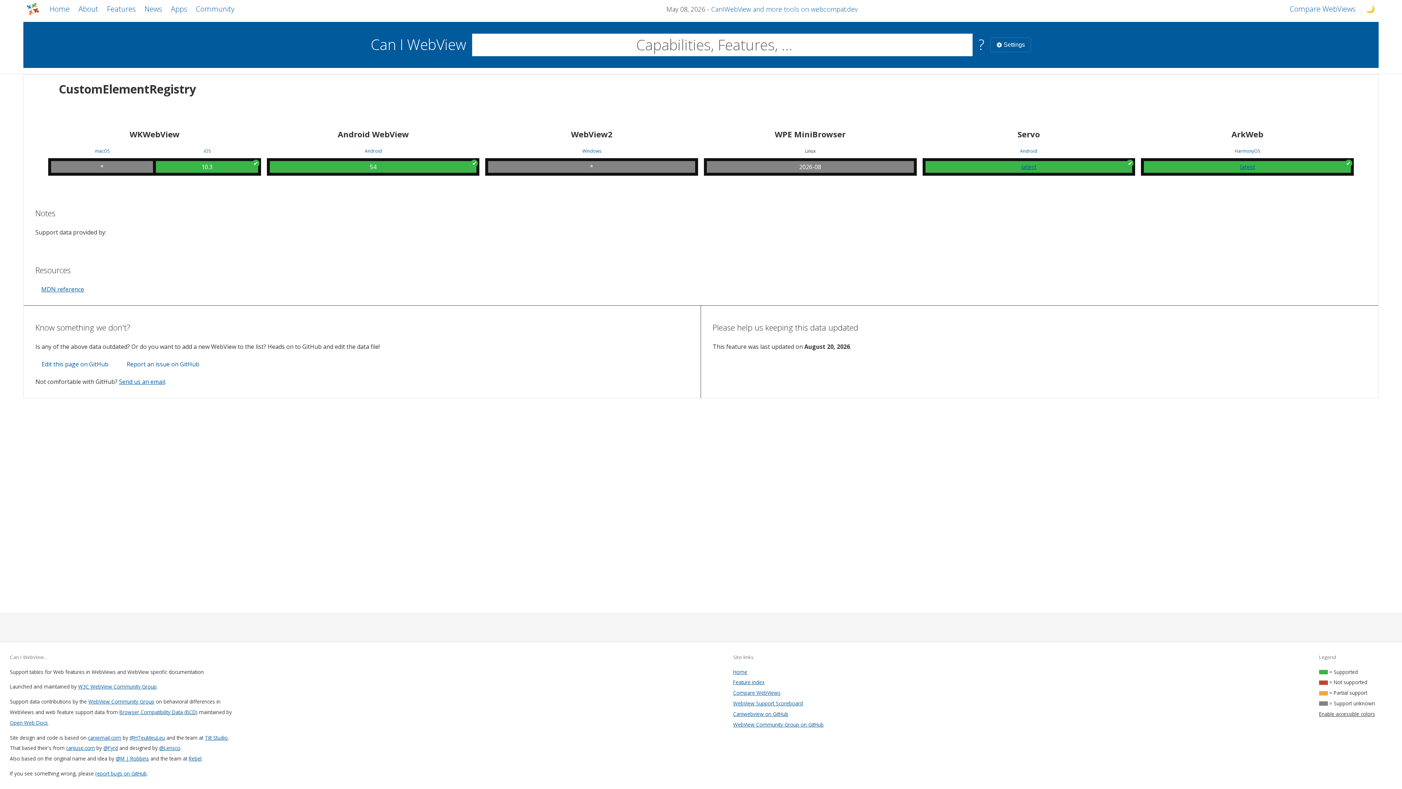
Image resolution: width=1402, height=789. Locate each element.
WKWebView (155, 134)
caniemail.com (104, 737)
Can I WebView (418, 44)
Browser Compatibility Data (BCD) (158, 712)
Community (215, 9)
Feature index (749, 682)
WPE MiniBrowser (810, 134)
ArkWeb (1247, 134)
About (88, 9)
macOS (102, 151)
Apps (179, 9)
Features (121, 9)
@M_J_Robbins (132, 758)
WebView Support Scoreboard (768, 703)
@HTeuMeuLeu (147, 737)
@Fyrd (110, 747)
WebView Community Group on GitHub (778, 724)
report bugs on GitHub (121, 773)
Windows (591, 151)
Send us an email (142, 382)
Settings (1014, 45)
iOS (207, 151)
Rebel (195, 758)
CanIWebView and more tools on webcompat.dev (784, 9)
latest (1029, 167)
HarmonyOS (1247, 151)
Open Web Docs (29, 722)
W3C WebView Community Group (117, 686)
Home (60, 9)
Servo (1029, 134)
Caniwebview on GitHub (760, 713)
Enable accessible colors (1347, 713)
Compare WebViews (757, 692)
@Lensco (169, 747)
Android (373, 151)
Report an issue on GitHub (163, 364)
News (153, 9)
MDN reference (62, 289)
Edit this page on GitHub (75, 364)
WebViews (1323, 9)
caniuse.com (80, 747)
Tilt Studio (216, 737)
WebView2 (592, 134)
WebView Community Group (121, 701)
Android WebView (373, 134)
